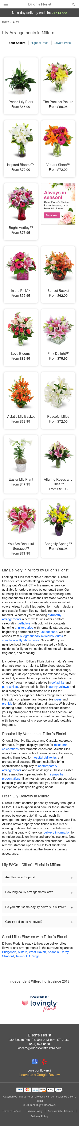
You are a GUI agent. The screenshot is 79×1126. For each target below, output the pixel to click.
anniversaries (24, 627)
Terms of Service (11, 1111)
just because (48, 631)
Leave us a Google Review (39, 1074)
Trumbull (21, 956)
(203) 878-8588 (39, 1044)
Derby (64, 951)
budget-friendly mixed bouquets (41, 636)
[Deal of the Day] (58, 208)
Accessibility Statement (61, 1111)
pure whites (10, 686)
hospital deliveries (44, 757)
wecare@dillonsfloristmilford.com (40, 1048)
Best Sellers (16, 43)
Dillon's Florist (39, 4)
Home (5, 21)
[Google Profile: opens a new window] (35, 1062)
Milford (22, 951)
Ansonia (53, 951)
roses (58, 699)
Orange (34, 956)
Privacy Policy (35, 1111)
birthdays (24, 623)
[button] (70, 1116)
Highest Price (39, 43)
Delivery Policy (39, 1116)
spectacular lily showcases (20, 640)
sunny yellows (59, 686)
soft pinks (58, 682)
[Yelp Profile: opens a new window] (44, 1062)
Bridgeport (9, 951)
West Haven (37, 951)
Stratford (8, 956)
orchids (7, 703)
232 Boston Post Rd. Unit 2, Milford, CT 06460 (39, 1040)
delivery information (57, 832)
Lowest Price (62, 43)
